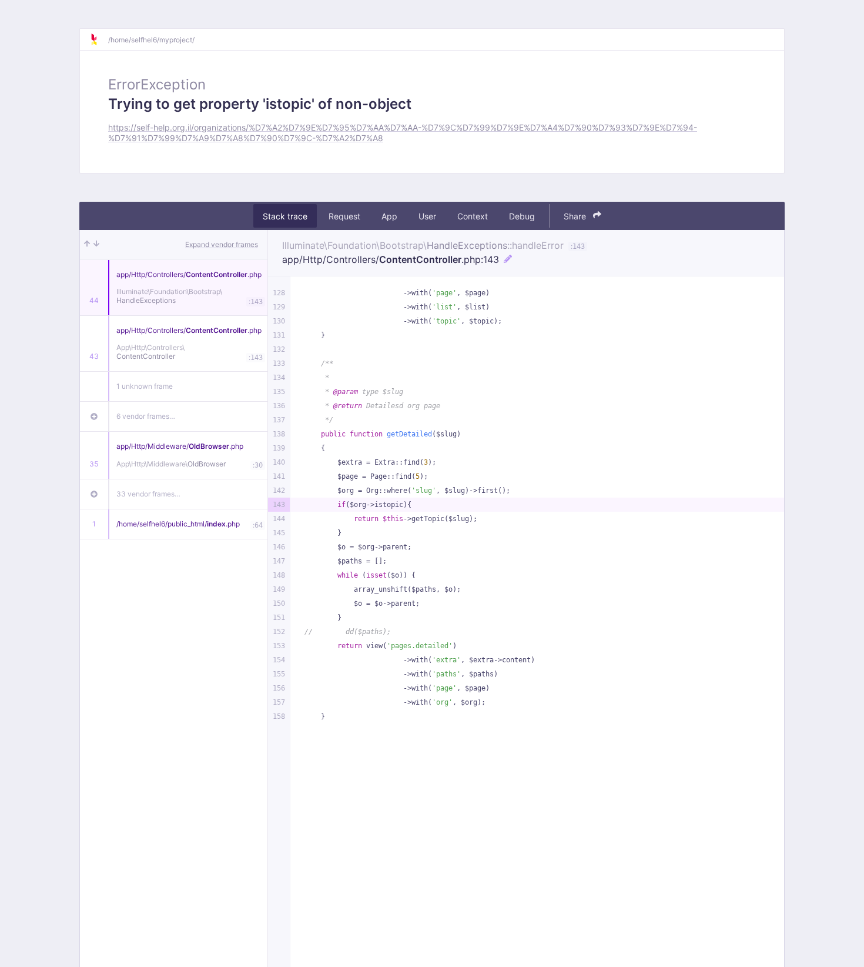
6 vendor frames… (145, 416)
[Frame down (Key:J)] (96, 244)
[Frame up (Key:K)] (87, 244)
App (389, 216)
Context (472, 216)
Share (576, 216)
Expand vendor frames (221, 244)
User (427, 216)
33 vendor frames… (148, 493)
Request (344, 216)
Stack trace (285, 216)
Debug (522, 216)
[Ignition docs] (98, 39)
